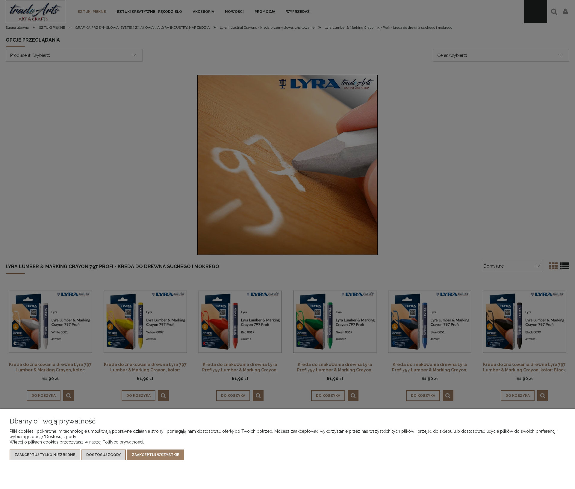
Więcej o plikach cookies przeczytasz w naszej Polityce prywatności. (77, 442)
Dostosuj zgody (103, 455)
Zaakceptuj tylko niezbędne (44, 455)
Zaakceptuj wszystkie (155, 455)
